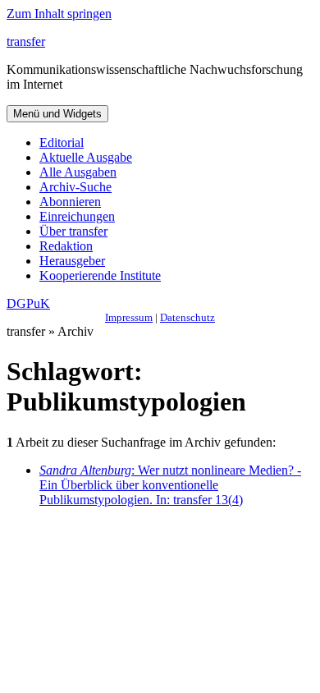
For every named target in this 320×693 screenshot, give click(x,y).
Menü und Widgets (57, 114)
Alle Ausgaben (78, 172)
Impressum (129, 317)
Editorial (61, 142)
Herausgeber (72, 261)
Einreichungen (77, 216)
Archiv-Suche (75, 187)
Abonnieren (70, 202)
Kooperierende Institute (100, 275)
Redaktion (66, 246)
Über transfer (73, 231)
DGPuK (28, 303)
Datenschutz (187, 317)
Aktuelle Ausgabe (85, 157)
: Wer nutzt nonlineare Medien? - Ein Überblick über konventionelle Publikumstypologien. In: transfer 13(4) (170, 485)
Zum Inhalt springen (59, 14)
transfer (26, 41)
